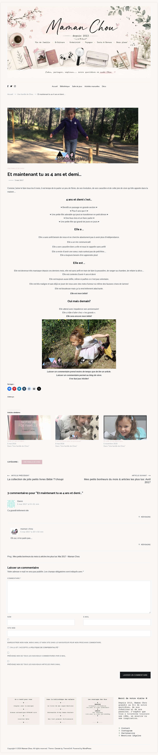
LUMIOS (97, 711)
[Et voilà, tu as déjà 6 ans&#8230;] (126, 427)
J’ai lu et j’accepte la (34, 647)
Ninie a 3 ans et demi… (16, 441)
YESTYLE (98, 704)
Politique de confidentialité (45, 647)
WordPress (87, 748)
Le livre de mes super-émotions (60, 706)
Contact (125, 728)
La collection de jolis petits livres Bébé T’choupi (35, 478)
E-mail (86, 617)
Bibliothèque (65, 86)
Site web (11, 628)
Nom (9, 617)
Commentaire (14, 578)
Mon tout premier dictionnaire (60, 719)
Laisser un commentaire (135, 675)
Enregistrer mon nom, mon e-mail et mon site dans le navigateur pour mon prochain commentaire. (54, 642)
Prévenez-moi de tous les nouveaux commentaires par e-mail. (36, 656)
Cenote (57, 748)
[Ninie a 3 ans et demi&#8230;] (30, 427)
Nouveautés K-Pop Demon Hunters (60, 712)
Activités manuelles (92, 86)
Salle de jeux (77, 86)
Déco (104, 86)
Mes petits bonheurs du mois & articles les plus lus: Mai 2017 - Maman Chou (46, 557)
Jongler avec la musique (23, 706)
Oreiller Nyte (23, 719)
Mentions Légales (131, 736)
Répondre (146, 517)
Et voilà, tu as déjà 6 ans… (114, 441)
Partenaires (128, 733)
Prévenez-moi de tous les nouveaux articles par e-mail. (34, 664)
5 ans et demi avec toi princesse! (68, 441)
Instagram (126, 731)
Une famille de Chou (15, 168)
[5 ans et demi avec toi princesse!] (78, 427)
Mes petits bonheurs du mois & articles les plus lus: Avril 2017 (117, 479)
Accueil (55, 86)
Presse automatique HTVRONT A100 (23, 712)
